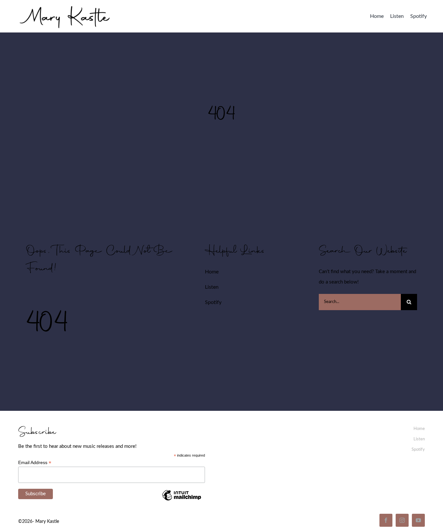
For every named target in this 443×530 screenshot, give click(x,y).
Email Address (34, 463)
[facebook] (385, 520)
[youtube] (418, 520)
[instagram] (402, 520)
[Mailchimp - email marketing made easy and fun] (181, 500)
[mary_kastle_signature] (65, 5)
